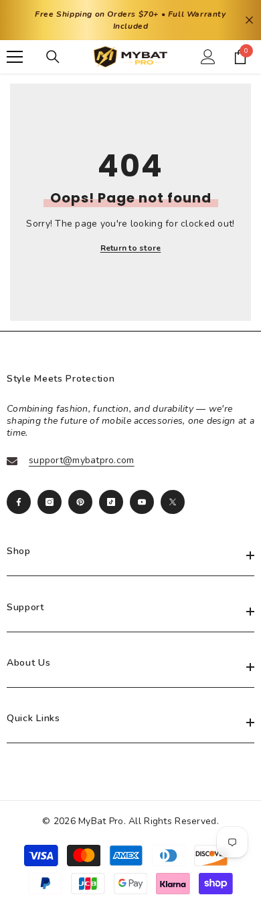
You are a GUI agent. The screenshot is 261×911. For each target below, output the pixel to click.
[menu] (15, 57)
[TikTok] (111, 502)
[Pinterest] (80, 502)
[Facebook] (19, 502)
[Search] (53, 57)
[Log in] (208, 56)
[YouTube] (142, 502)
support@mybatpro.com (82, 460)
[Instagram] (49, 502)
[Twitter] (173, 502)
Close (249, 20)
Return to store (130, 248)
